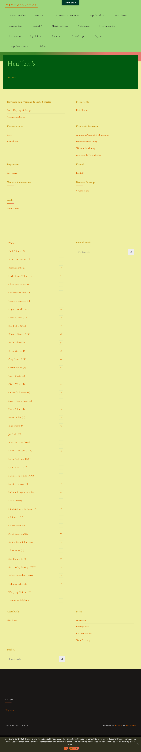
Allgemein (9, 710)
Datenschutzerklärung (86, 141)
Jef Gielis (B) (14, 434)
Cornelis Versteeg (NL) (19, 300)
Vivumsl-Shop (22, 5)
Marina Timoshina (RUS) (21, 475)
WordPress (130, 725)
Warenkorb (12, 141)
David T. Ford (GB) (18, 317)
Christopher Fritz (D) (19, 292)
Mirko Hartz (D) (16, 500)
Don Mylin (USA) (17, 325)
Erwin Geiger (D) (16, 350)
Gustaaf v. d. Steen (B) (19, 392)
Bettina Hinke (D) (17, 267)
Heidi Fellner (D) (16, 409)
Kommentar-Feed (84, 633)
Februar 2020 (13, 208)
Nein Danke (74, 748)
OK (66, 748)
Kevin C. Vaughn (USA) (20, 450)
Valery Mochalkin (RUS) (20, 575)
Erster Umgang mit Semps (19, 110)
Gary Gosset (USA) (17, 359)
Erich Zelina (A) (16, 342)
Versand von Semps (16, 116)
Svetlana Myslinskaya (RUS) (22, 567)
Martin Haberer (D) (18, 483)
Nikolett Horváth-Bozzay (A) (22, 508)
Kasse (9, 134)
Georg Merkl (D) (16, 375)
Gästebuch (12, 619)
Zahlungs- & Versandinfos (88, 154)
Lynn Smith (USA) (17, 467)
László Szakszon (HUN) (19, 459)
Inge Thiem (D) (16, 425)
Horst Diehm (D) (16, 417)
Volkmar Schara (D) (18, 583)
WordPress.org (83, 640)
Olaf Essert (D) (15, 517)
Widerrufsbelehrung (85, 148)
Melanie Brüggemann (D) (21, 492)
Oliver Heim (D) (16, 525)
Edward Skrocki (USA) (19, 334)
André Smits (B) (16, 251)
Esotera (118, 725)
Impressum (12, 172)
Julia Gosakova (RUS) (19, 442)
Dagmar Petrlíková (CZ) (20, 309)
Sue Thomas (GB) (17, 558)
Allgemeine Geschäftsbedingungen (92, 134)
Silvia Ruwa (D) (16, 550)
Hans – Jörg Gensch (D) (20, 400)
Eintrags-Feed (82, 626)
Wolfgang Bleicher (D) (19, 592)
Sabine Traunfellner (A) (20, 542)
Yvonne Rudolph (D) (18, 600)
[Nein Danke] (137, 743)
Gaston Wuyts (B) (17, 367)
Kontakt (80, 172)
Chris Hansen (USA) (18, 284)
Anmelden (81, 619)
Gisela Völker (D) (16, 384)
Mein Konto (82, 110)
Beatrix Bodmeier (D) (19, 259)
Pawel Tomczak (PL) (18, 533)
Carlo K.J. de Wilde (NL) (20, 275)
